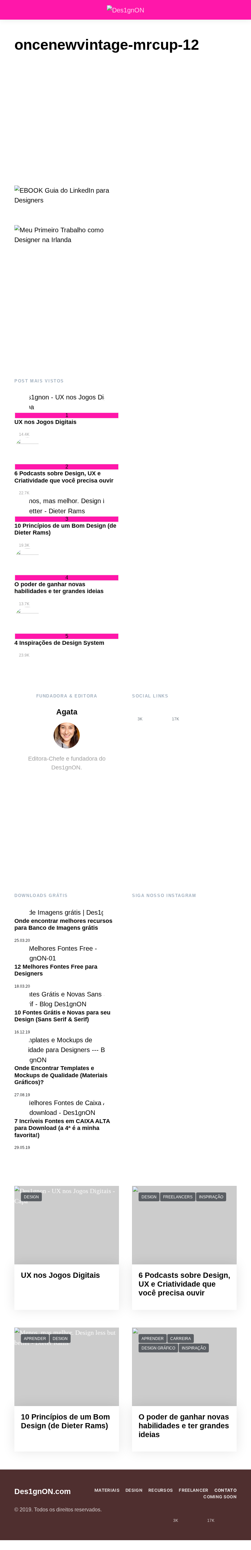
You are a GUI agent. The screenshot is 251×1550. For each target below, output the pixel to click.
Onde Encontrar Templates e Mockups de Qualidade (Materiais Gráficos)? (61, 1075)
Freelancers (177, 1197)
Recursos (160, 1490)
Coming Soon (220, 1496)
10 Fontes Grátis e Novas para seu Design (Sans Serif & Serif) (62, 1016)
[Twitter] (193, 714)
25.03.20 (22, 940)
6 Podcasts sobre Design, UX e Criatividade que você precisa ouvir (63, 477)
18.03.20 (22, 986)
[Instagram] (158, 714)
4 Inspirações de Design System (59, 643)
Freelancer (193, 1490)
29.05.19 (22, 1147)
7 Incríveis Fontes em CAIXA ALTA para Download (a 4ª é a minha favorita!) (62, 1128)
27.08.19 (22, 1095)
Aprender (35, 1338)
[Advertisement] (66, 312)
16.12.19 (22, 1032)
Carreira (180, 1338)
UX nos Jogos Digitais (45, 422)
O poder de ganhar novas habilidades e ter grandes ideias (59, 588)
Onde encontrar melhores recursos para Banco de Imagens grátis (63, 924)
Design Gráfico (158, 1348)
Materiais (107, 1490)
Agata (66, 712)
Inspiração (211, 1197)
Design (31, 1197)
